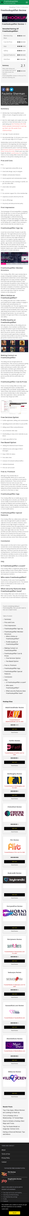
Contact (4, 1162)
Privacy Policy (6, 1158)
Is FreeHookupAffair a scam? (16, 682)
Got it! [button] (14, 1213)
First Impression (10, 625)
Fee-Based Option (12, 661)
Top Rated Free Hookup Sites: (14, 1168)
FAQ (5, 680)
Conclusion (8, 677)
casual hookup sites (16, 153)
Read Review (14, 732)
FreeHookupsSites (11, 1)
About (3, 1150)
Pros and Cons (9, 622)
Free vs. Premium (10, 665)
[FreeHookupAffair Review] (14, 17)
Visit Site (14, 729)
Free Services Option (13, 658)
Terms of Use (6, 1154)
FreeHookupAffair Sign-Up (13, 629)
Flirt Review (12, 1172)
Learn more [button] (5, 1208)
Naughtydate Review (14, 1179)
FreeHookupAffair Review (13, 24)
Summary (7, 619)
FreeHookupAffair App (12, 668)
